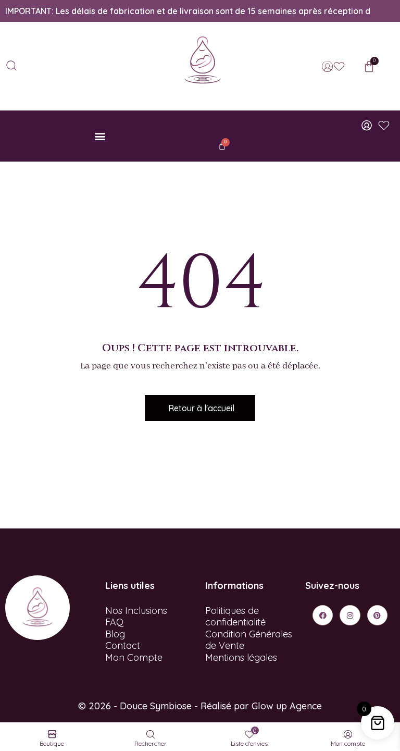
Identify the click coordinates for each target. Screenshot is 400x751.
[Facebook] (322, 615)
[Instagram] (350, 615)
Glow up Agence (287, 706)
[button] (100, 136)
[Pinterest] (377, 615)
